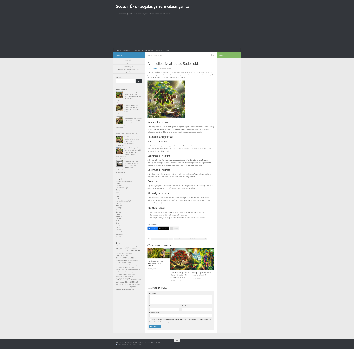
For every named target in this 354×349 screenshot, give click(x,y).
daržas (127, 251)
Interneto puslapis (154, 312)
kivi (175, 238)
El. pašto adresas (187, 306)
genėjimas (119, 267)
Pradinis (118, 50)
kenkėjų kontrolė (121, 269)
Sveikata (118, 219)
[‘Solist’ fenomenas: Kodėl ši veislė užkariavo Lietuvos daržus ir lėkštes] (119, 139)
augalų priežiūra (123, 248)
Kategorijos (126, 50)
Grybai (118, 194)
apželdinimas (119, 246)
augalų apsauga (127, 246)
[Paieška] (139, 81)
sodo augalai (120, 282)
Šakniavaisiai (119, 210)
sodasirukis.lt (153, 68)
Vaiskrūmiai (158, 55)
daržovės (118, 253)
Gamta (118, 190)
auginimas (165, 238)
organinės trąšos (135, 272)
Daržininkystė (135, 251)
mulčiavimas (126, 272)
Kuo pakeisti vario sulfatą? (123, 201)
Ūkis (117, 223)
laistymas (119, 272)
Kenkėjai (118, 199)
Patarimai (119, 205)
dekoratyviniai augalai (126, 258)
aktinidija (154, 238)
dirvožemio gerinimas (121, 265)
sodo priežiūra (128, 284)
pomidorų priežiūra (131, 274)
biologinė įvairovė (120, 251)
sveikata (127, 287)
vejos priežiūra (125, 289)
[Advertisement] (177, 34)
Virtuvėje (118, 236)
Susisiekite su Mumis (162, 50)
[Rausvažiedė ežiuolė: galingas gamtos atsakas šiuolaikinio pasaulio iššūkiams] (119, 121)
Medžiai (118, 203)
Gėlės (117, 192)
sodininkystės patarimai (136, 279)
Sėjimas (118, 212)
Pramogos (119, 207)
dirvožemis (129, 265)
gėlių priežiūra (126, 267)
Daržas (118, 183)
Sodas (118, 214)
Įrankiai (118, 196)
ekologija (135, 265)
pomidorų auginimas (121, 274)
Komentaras (153, 293)
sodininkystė (192, 238)
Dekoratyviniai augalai (122, 188)
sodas (125, 277)
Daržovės (119, 185)
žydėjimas (131, 289)
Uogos (118, 225)
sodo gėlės (118, 284)
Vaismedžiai (119, 232)
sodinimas (131, 277)
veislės (198, 238)
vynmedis (204, 238)
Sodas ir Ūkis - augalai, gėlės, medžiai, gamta (152, 6)
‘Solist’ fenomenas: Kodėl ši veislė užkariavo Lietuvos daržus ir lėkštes (132, 139)
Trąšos (118, 221)
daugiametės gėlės (127, 253)
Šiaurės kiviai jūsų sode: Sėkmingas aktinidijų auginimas (155, 263)
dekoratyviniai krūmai (121, 260)
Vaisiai (150, 55)
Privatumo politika (147, 50)
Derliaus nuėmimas (121, 262)
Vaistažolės (119, 234)
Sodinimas (119, 216)
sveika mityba (120, 287)
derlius (171, 238)
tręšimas (133, 287)
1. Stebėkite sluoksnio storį (124, 181)
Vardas (151, 306)
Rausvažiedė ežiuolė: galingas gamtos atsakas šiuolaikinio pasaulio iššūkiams (133, 121)
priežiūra (185, 238)
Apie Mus (137, 50)
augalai (159, 238)
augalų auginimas (136, 246)
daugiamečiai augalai (122, 255)
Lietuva (179, 238)
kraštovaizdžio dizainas (134, 269)
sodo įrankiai (137, 284)
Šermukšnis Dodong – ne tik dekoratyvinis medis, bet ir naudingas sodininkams (179, 275)
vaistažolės (118, 289)
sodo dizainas (131, 282)
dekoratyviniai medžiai (133, 260)
